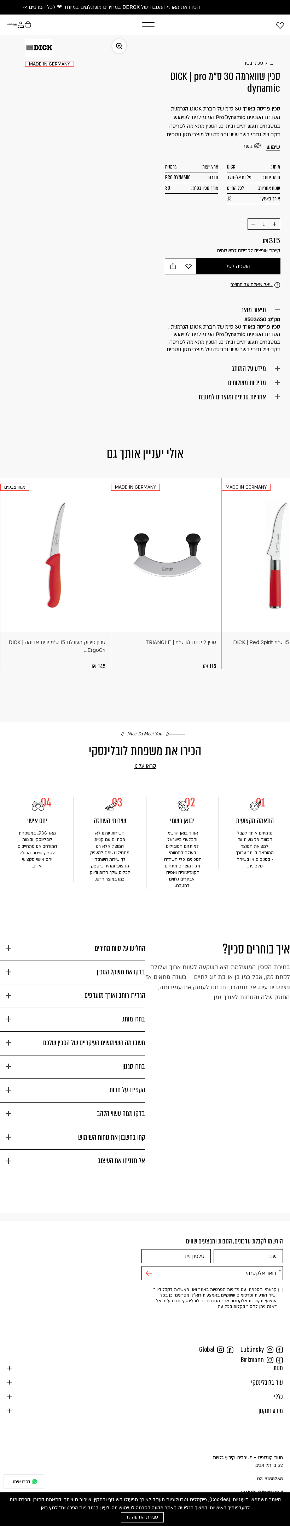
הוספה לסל (238, 266)
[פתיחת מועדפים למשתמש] (280, 25)
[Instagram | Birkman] (270, 1359)
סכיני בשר (253, 63)
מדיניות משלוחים (247, 382)
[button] (140, 24)
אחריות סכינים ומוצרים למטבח (232, 397)
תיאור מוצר (253, 309)
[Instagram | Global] (220, 1349)
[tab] (72, 951)
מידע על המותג (249, 368)
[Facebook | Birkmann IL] (279, 1359)
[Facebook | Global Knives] (230, 1349)
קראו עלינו (135, 766)
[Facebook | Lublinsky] (279, 1349)
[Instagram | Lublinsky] (270, 1349)
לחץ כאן (49, 1507)
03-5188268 (270, 1479)
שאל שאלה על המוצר (252, 284)
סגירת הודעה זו (142, 1517)
